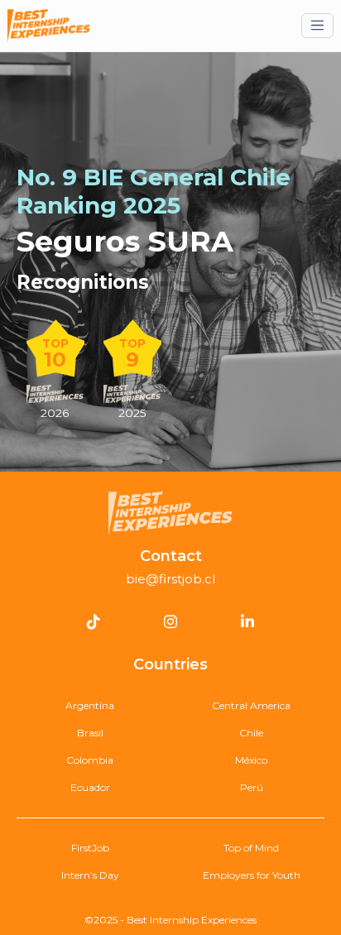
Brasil (90, 732)
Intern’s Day (90, 875)
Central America (251, 705)
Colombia (89, 760)
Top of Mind (251, 848)
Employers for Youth (251, 875)
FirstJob (90, 848)
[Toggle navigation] (317, 25)
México (251, 760)
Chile (251, 732)
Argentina (89, 705)
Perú (251, 787)
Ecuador (90, 787)
